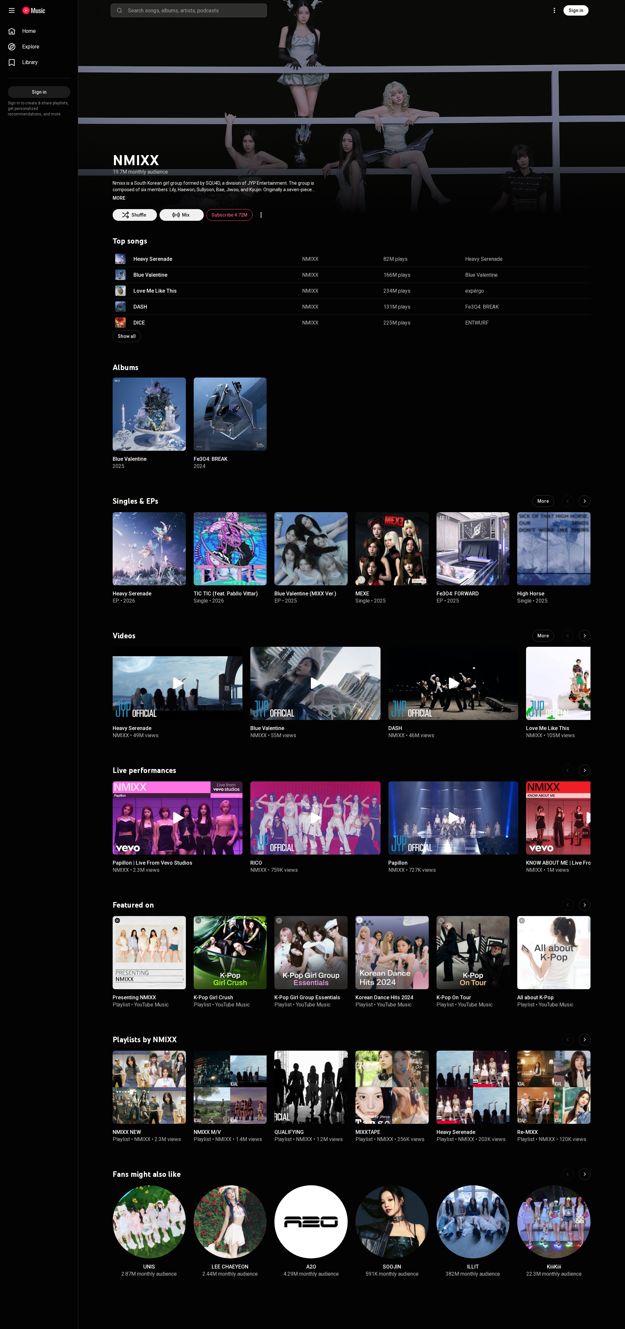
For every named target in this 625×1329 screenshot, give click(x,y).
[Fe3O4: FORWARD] (473, 548)
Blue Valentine (150, 275)
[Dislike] (565, 259)
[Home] (33, 10)
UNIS (149, 1267)
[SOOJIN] (392, 1221)
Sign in (576, 10)
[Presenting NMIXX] (149, 952)
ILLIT (473, 1267)
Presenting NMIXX (134, 997)
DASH (140, 307)
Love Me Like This (155, 291)
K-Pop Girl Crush (213, 997)
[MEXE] (392, 548)
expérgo (474, 291)
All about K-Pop (535, 997)
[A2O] (311, 1221)
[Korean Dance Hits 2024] (392, 952)
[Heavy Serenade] (149, 548)
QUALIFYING (289, 1132)
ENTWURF (477, 323)
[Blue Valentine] (149, 414)
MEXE (362, 594)
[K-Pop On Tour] (473, 952)
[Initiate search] (119, 10)
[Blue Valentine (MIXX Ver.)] (311, 548)
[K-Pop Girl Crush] (230, 952)
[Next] (585, 501)
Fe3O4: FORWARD (458, 594)
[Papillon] (453, 818)
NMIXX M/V (207, 1132)
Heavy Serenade (152, 259)
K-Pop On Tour (454, 997)
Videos (124, 635)
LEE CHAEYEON (230, 1267)
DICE (139, 323)
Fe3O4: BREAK (482, 307)
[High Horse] (553, 548)
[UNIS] (149, 1221)
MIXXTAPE (367, 1132)
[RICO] (315, 818)
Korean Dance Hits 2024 (384, 997)
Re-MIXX (527, 1132)
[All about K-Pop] (553, 952)
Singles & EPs (135, 501)
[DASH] (453, 683)
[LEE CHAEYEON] (230, 1221)
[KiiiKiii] (553, 1221)
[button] (119, 198)
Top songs (130, 241)
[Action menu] (261, 215)
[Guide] (12, 10)
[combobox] (197, 10)
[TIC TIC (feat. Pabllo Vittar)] (230, 548)
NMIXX (310, 259)
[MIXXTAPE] (392, 1087)
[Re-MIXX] (553, 1087)
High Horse (530, 594)
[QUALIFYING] (311, 1087)
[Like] (553, 259)
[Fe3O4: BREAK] (230, 414)
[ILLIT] (473, 1221)
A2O (311, 1267)
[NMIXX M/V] (230, 1087)
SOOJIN (392, 1267)
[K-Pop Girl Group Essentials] (311, 952)
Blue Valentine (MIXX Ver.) (305, 594)
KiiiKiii (554, 1267)
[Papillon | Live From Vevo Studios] (178, 818)
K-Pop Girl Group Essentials (307, 997)
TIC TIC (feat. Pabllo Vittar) (226, 594)
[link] (39, 31)
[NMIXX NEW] (149, 1087)
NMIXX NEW (127, 1132)
